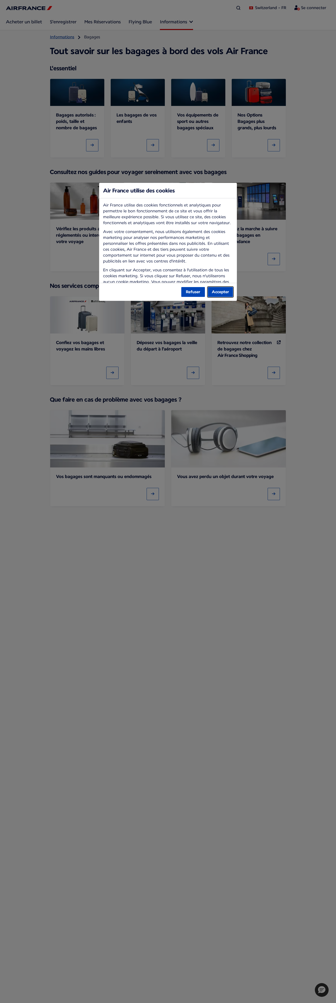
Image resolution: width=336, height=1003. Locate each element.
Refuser (193, 292)
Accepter (220, 292)
